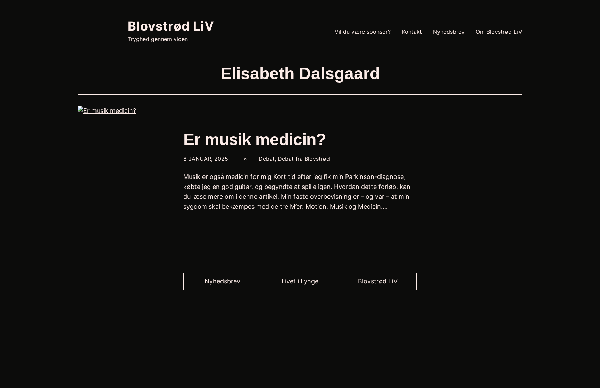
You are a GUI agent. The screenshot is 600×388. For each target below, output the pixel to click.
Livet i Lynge (300, 281)
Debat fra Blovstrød (304, 158)
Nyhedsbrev (222, 281)
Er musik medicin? (254, 139)
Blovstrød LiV (171, 26)
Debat (267, 158)
